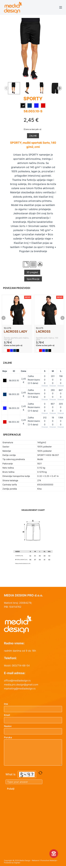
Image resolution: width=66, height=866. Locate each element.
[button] (14, 88)
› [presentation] (62, 318)
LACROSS (43, 331)
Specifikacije (33, 279)
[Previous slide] (6, 88)
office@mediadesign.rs (17, 680)
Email (7, 715)
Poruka (8, 737)
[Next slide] (59, 88)
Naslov (8, 726)
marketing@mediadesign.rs (19, 688)
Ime (6, 703)
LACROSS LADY (15, 331)
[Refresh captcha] (40, 773)
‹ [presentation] (3, 318)
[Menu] (60, 7)
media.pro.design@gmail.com (21, 684)
